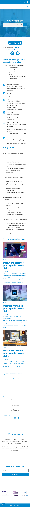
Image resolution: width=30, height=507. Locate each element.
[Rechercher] (25, 25)
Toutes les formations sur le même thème (12, 374)
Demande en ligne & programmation (15, 378)
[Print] (12, 53)
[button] (27, 6)
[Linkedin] (18, 418)
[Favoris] (18, 53)
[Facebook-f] (12, 418)
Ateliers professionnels (11, 48)
